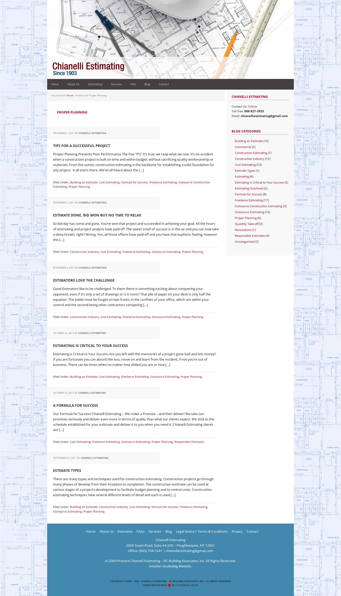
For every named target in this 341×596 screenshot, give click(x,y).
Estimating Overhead (249, 188)
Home (91, 531)
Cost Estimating (109, 182)
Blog (168, 531)
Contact (252, 531)
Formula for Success (134, 182)
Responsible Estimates (189, 442)
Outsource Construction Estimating (258, 206)
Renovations (243, 230)
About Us (107, 531)
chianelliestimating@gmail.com (189, 550)
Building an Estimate (83, 182)
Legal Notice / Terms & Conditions (202, 531)
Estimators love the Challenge (83, 280)
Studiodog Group (186, 585)
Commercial (243, 147)
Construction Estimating (251, 153)
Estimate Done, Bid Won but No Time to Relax (97, 215)
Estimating (242, 176)
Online (252, 106)
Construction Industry (84, 252)
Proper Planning (79, 186)
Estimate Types (67, 470)
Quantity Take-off (247, 224)
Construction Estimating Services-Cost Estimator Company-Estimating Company (121, 69)
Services (155, 531)
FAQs (141, 531)
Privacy (237, 531)
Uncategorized (244, 242)
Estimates (125, 531)
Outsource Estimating (166, 252)
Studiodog (170, 566)
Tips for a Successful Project (81, 145)
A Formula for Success (75, 405)
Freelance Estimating (163, 182)
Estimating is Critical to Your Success (90, 345)
